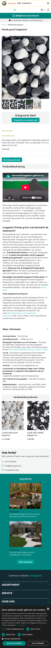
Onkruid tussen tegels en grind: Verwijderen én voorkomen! (22, 553)
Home (4, 25)
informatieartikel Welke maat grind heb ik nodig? (28, 349)
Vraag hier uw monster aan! (26, 120)
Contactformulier (12, 469)
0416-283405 (10, 461)
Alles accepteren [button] (14, 643)
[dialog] (25, 627)
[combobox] (48, 609)
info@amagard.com (13, 465)
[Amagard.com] (15, 10)
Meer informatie (12, 329)
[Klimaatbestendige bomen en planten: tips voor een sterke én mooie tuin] (25, 496)
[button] (25, 638)
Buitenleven (14, 512)
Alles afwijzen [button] (38, 643)
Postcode (5, 149)
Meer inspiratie (25, 561)
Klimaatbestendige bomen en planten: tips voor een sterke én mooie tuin (24, 515)
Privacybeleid (21, 625)
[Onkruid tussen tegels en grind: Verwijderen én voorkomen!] (25, 534)
